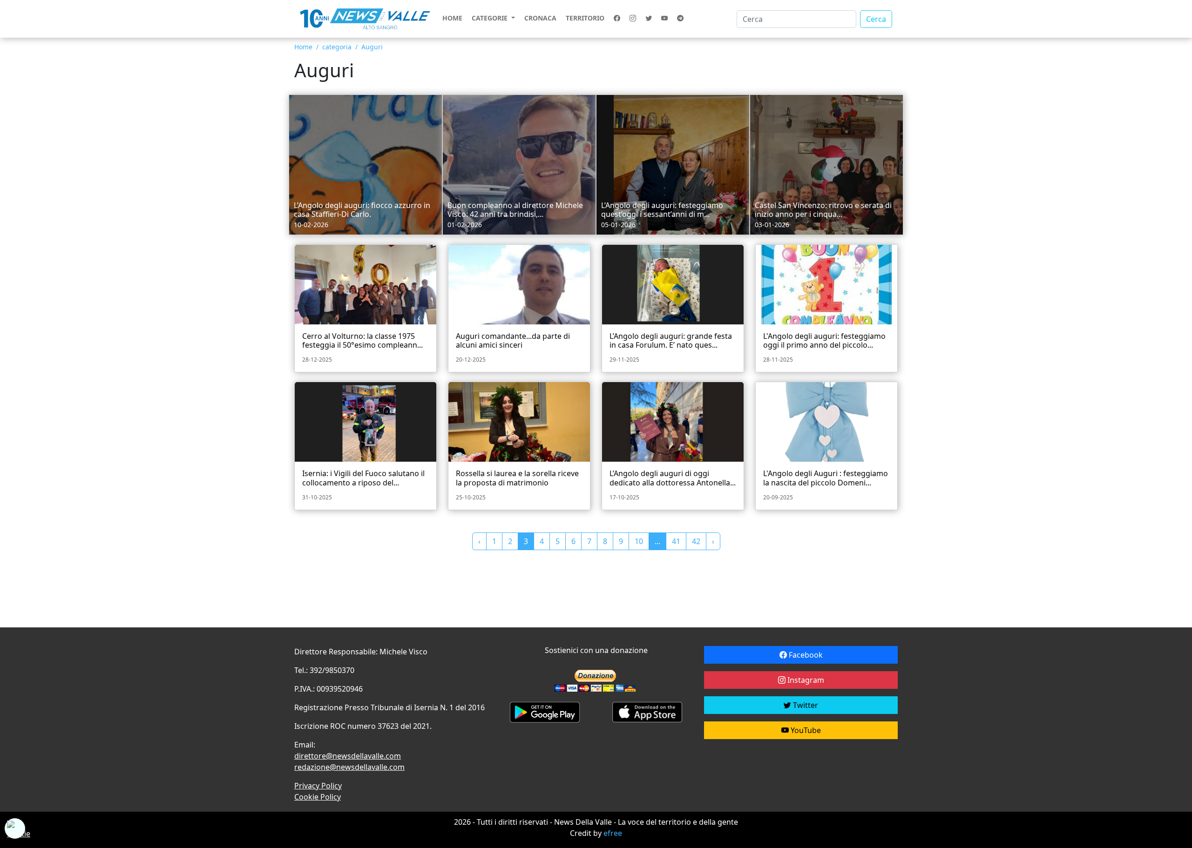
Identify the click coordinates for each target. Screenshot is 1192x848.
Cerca (876, 19)
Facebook (805, 655)
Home (452, 17)
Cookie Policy (317, 797)
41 (676, 541)
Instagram (805, 680)
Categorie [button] (490, 17)
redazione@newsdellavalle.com (349, 767)
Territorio (585, 17)
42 (696, 541)
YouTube (805, 730)
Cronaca (540, 17)
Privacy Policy (318, 786)
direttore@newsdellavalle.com (347, 756)
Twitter (804, 705)
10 (639, 541)
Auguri (372, 46)
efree (612, 833)
